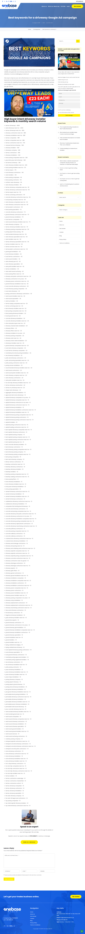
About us (44, 6)
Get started (62, 228)
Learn (68, 6)
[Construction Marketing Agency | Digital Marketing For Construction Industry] (9, 6)
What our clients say (53, 6)
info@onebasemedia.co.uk (67, 917)
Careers (61, 232)
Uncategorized (36, 29)
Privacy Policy (62, 239)
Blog (60, 236)
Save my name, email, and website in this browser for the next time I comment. (23, 875)
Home (29, 29)
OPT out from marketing (64, 110)
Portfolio (63, 6)
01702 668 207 (79, 1)
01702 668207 (33, 836)
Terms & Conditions (64, 243)
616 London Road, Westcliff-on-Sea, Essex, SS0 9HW (68, 914)
